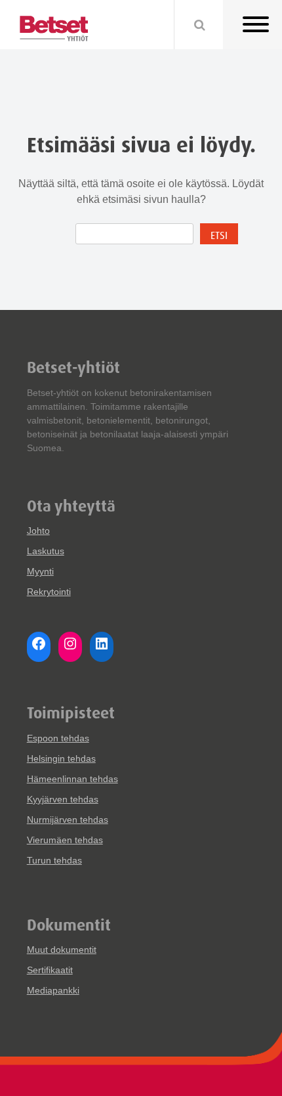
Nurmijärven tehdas (67, 819)
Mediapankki (53, 990)
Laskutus (45, 551)
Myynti (40, 571)
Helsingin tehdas (61, 758)
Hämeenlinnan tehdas (72, 779)
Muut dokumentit (61, 949)
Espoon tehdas (58, 738)
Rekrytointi (49, 591)
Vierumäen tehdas (65, 840)
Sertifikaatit (50, 970)
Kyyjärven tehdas (62, 799)
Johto (38, 530)
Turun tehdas (54, 860)
